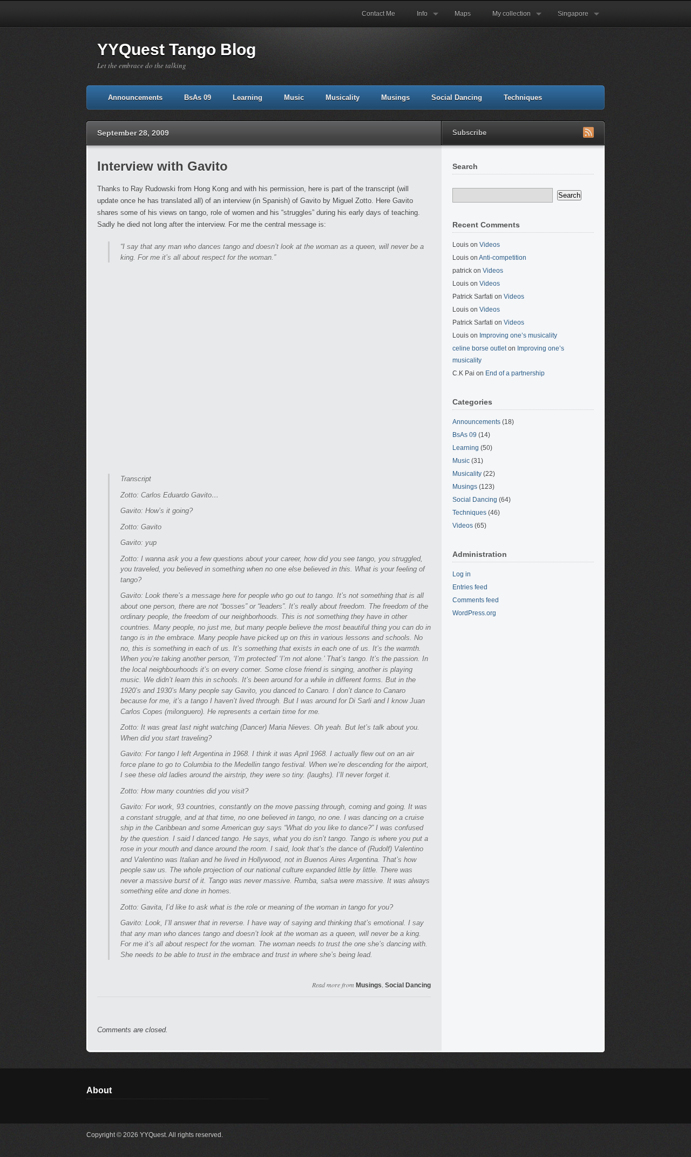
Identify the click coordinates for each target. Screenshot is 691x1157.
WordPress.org (474, 613)
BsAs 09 (197, 97)
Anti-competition (502, 257)
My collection (506, 18)
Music (294, 97)
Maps (463, 13)
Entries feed (469, 587)
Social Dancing (456, 97)
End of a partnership (515, 373)
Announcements (135, 97)
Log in (461, 574)
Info (417, 18)
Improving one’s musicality (518, 335)
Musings (395, 97)
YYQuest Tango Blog (176, 49)
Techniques (523, 97)
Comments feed (475, 600)
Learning (247, 97)
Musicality (343, 97)
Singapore (567, 18)
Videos (489, 244)
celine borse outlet (479, 348)
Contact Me (378, 13)
